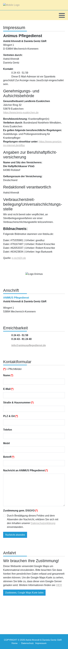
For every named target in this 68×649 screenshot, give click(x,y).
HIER (59, 585)
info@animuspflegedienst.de (28, 345)
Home (15, 643)
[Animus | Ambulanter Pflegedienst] (11, 5)
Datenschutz (27, 643)
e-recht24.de (19, 258)
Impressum (40, 643)
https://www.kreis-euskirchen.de (21, 112)
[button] (62, 15)
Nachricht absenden (15, 534)
